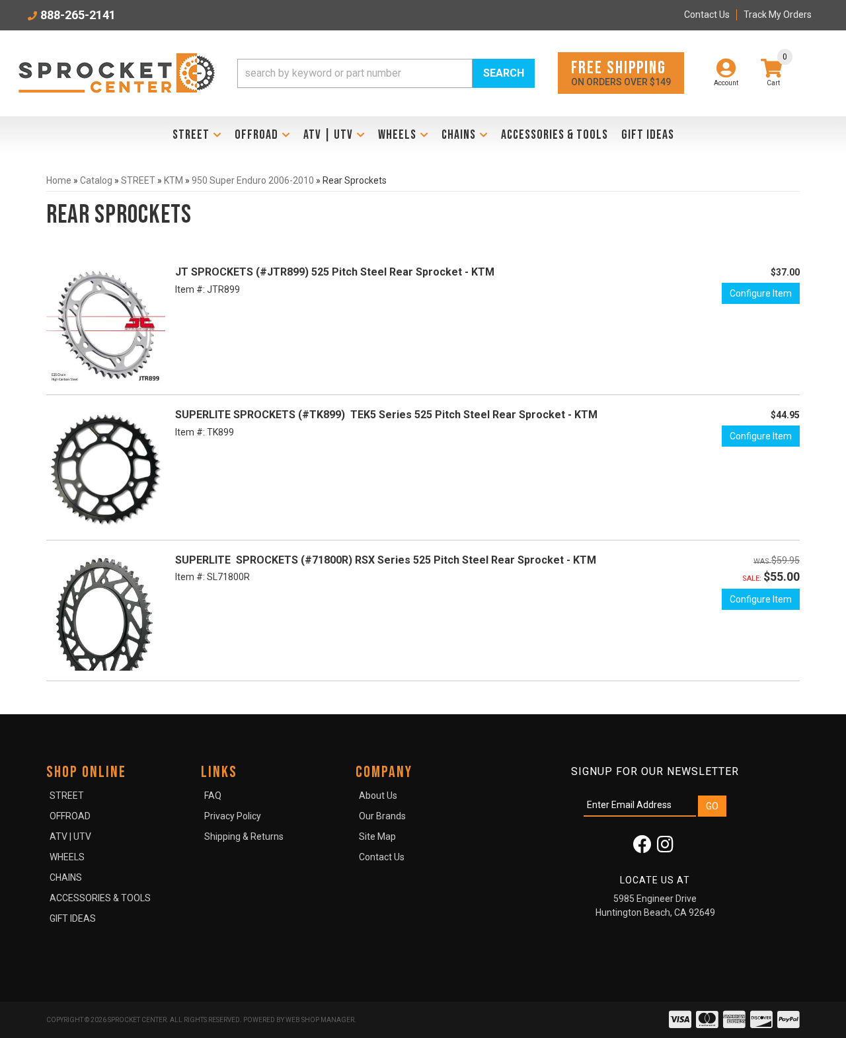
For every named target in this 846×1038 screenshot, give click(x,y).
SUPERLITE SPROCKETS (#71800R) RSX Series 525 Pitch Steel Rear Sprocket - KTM (385, 560)
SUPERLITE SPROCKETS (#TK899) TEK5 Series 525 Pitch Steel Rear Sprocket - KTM (386, 414)
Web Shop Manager (320, 1019)
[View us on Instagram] (665, 847)
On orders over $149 (621, 72)
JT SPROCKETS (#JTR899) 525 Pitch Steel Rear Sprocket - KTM (334, 272)
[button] (386, 73)
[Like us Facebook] (642, 847)
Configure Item (761, 293)
